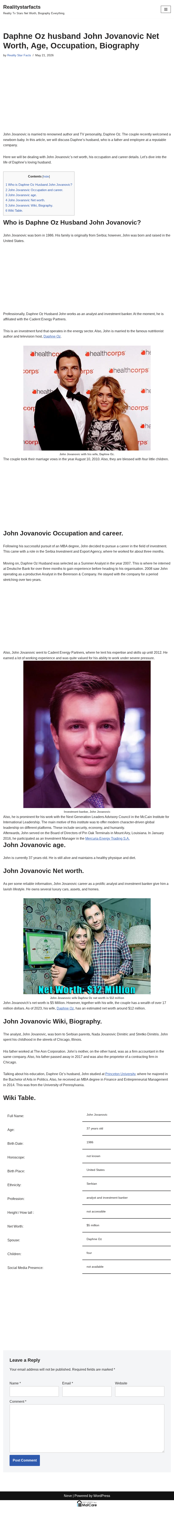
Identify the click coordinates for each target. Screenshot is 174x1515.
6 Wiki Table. (14, 210)
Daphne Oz (52, 336)
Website (121, 1383)
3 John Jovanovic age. (21, 195)
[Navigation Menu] (166, 9)
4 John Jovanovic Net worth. (25, 200)
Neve (68, 1496)
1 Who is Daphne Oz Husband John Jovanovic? (39, 184)
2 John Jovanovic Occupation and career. (34, 190)
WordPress (101, 1496)
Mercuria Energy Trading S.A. (107, 838)
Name (15, 1383)
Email (67, 1383)
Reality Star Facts (19, 55)
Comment (18, 1401)
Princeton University (120, 1074)
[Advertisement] (87, 100)
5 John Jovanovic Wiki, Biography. (29, 205)
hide (46, 176)
